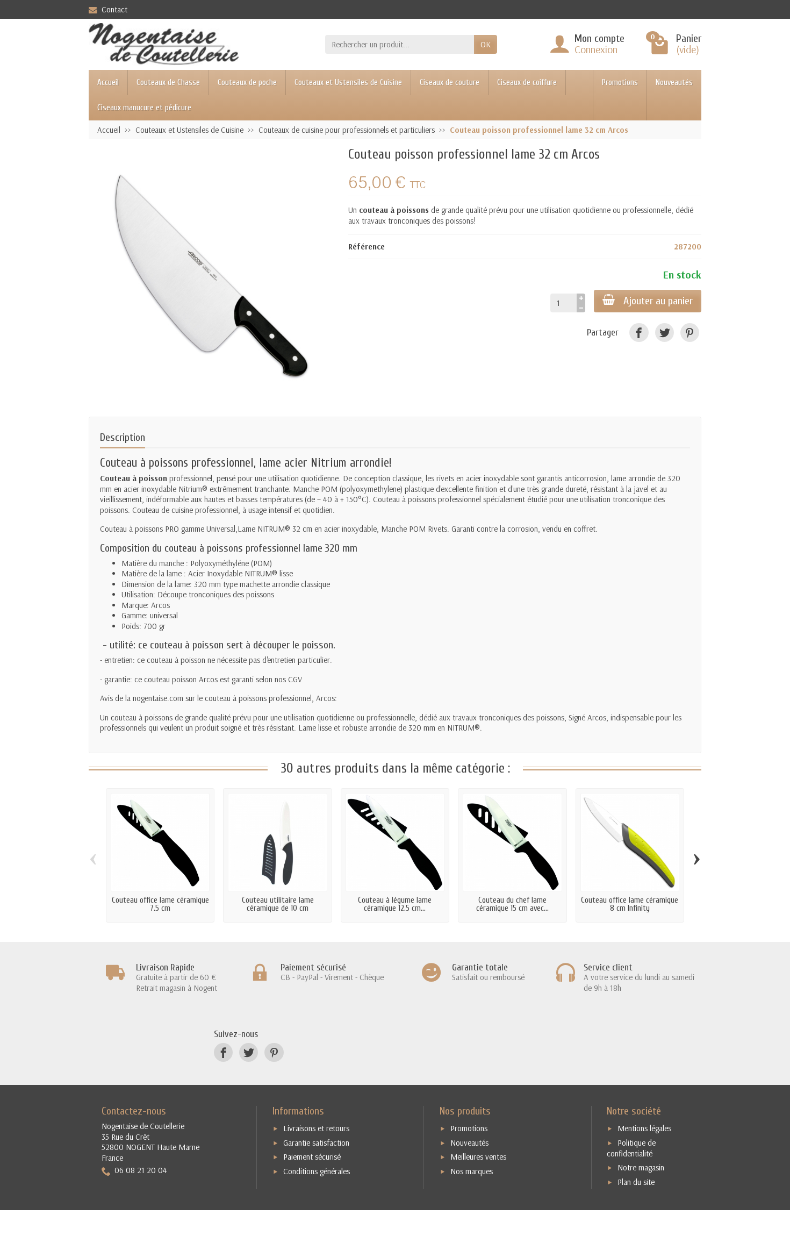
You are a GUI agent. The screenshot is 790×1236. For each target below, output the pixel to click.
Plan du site (636, 1182)
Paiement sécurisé (312, 1157)
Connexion (595, 49)
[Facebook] (638, 332)
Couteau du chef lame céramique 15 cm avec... (512, 904)
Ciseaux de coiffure (527, 82)
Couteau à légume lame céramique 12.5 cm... (395, 904)
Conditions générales (316, 1171)
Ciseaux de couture (449, 82)
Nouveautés (674, 82)
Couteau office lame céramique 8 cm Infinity (629, 904)
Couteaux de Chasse (168, 82)
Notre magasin (640, 1167)
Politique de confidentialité (631, 1148)
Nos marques (471, 1171)
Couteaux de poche (247, 82)
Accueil (108, 82)
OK (485, 44)
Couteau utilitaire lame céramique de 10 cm (278, 904)
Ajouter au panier (658, 301)
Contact (114, 9)
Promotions (620, 82)
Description (122, 437)
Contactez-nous (134, 1111)
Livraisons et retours (316, 1128)
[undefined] (213, 272)
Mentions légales (644, 1128)
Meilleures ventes (478, 1157)
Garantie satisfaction (316, 1143)
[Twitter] (664, 332)
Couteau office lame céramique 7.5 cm (160, 904)
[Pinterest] (689, 332)
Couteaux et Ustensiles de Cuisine (348, 82)
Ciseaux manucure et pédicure (144, 107)
